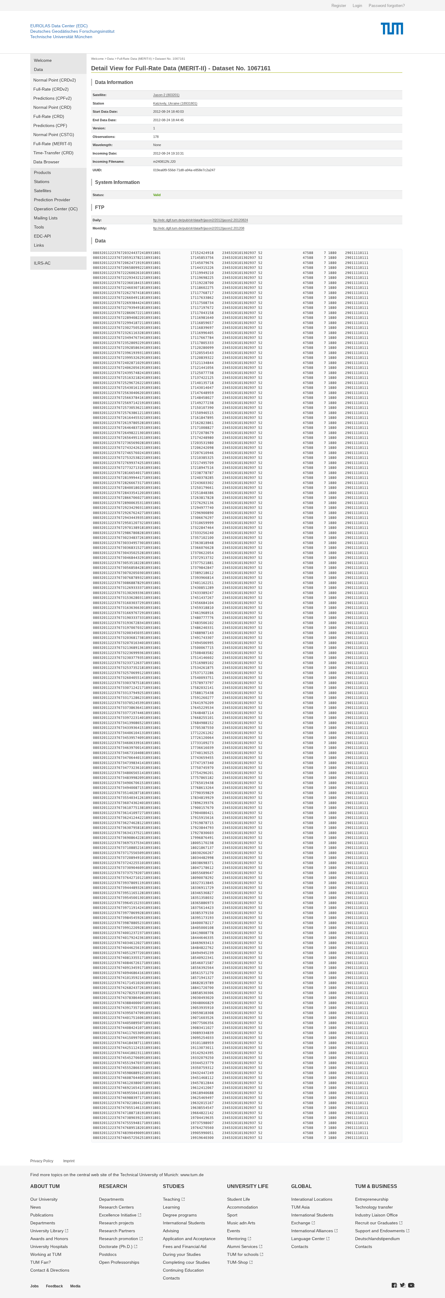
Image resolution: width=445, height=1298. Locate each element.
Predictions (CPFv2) (52, 98)
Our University (44, 1199)
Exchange (300, 1222)
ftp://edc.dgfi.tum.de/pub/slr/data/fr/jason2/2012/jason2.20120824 (200, 220)
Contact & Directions (49, 1270)
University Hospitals (49, 1246)
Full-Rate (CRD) (48, 116)
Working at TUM (45, 1254)
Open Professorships (119, 1262)
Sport (232, 1215)
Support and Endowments (380, 1230)
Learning (171, 1207)
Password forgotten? (387, 5)
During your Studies (182, 1254)
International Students (184, 1222)
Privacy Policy (41, 1161)
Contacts (171, 1278)
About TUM (45, 1186)
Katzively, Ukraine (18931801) (175, 103)
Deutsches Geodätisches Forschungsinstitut (72, 31)
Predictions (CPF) (50, 125)
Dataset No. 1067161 (170, 58)
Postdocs (108, 1254)
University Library (47, 1230)
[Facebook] (394, 1285)
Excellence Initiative (118, 1215)
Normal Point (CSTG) (53, 134)
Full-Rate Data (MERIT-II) (134, 58)
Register (338, 5)
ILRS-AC (42, 263)
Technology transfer (374, 1207)
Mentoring (236, 1238)
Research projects (116, 1222)
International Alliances (312, 1230)
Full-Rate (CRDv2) (51, 89)
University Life (248, 1186)
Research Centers (116, 1207)
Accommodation (242, 1207)
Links (39, 245)
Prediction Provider (52, 199)
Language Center (308, 1238)
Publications (41, 1215)
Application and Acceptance (189, 1238)
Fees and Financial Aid (184, 1246)
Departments (42, 1222)
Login (357, 5)
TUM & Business (376, 1186)
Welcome (43, 60)
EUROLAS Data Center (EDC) (59, 25)
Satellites (42, 190)
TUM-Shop (237, 1262)
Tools (39, 227)
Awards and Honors (49, 1238)
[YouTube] (411, 1285)
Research (113, 1186)
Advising (171, 1230)
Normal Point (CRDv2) (54, 80)
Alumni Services (242, 1246)
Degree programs (180, 1215)
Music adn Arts (241, 1222)
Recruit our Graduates (376, 1222)
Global (301, 1186)
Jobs (34, 1286)
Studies (173, 1186)
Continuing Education (183, 1270)
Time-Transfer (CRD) (53, 152)
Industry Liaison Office (376, 1215)
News (35, 1207)
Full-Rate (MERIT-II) (52, 143)
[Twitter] (402, 1285)
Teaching (171, 1199)
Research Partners (117, 1230)
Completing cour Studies (186, 1262)
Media (75, 1286)
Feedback (54, 1286)
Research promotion (118, 1238)
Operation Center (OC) (56, 208)
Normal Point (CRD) (52, 107)
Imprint (68, 1161)
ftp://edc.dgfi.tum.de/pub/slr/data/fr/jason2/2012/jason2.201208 (198, 228)
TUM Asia (300, 1207)
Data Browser (46, 161)
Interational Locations (311, 1199)
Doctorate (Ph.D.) (116, 1246)
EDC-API (42, 236)
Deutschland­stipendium (377, 1238)
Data (38, 69)
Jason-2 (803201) (166, 95)
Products (42, 172)
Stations (41, 181)
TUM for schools (243, 1254)
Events (233, 1230)
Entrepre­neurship (371, 1199)
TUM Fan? (40, 1262)
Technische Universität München (61, 36)
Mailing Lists (46, 217)
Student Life (238, 1199)
